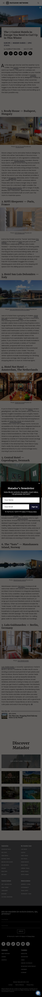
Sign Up (35, 507)
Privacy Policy (33, 512)
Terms (24, 512)
